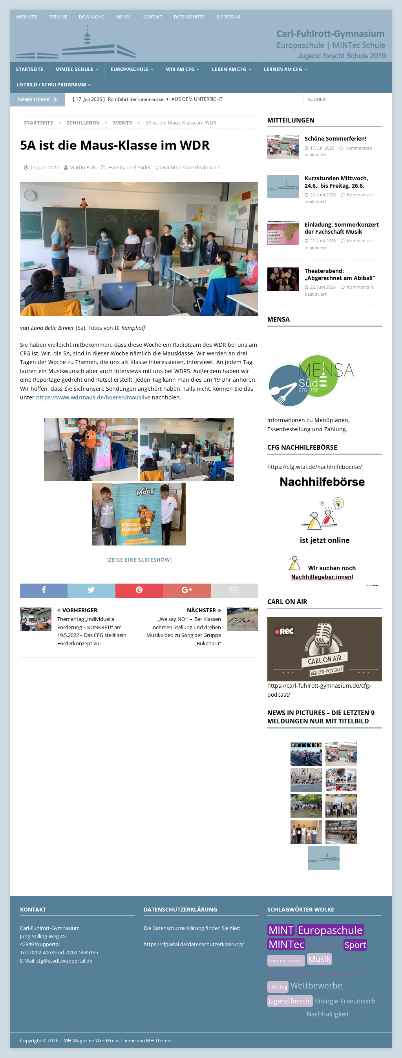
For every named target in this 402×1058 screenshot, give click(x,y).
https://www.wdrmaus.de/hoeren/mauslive (93, 397)
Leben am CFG (229, 69)
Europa (324, 944)
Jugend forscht (290, 1001)
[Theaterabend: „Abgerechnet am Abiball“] (283, 279)
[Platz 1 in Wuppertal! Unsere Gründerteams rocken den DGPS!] (306, 832)
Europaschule (130, 69)
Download (91, 17)
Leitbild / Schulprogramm (51, 84)
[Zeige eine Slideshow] (139, 559)
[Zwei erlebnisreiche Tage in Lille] (306, 806)
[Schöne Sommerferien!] (283, 147)
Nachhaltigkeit (328, 1014)
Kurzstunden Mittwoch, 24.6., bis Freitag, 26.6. (336, 181)
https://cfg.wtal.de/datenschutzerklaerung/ (194, 944)
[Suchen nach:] (342, 99)
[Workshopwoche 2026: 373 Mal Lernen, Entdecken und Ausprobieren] (341, 780)
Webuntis (26, 17)
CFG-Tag (278, 986)
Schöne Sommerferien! (335, 138)
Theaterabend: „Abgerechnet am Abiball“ (340, 274)
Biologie (326, 1001)
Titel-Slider (138, 167)
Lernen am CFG (283, 69)
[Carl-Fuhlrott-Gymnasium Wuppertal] (201, 57)
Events (116, 167)
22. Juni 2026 (323, 195)
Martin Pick (82, 167)
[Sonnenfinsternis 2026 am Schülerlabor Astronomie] (306, 754)
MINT (281, 930)
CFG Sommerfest (286, 1014)
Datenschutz (189, 17)
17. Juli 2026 (322, 148)
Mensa (123, 17)
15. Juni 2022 (44, 167)
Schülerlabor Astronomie (315, 973)
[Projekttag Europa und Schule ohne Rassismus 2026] (341, 832)
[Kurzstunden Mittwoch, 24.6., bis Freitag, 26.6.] (283, 186)
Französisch (358, 1001)
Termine (58, 17)
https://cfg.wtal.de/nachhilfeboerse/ (314, 466)
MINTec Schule (74, 69)
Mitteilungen (290, 120)
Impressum (228, 17)
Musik (319, 959)
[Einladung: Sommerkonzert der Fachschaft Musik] (283, 233)
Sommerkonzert (286, 960)
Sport (355, 944)
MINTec (286, 944)
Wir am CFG (180, 69)
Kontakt (152, 17)
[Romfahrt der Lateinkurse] (306, 780)
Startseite (29, 69)
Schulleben (83, 122)
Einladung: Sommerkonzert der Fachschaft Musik (342, 228)
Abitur (357, 1014)
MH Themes (159, 1040)
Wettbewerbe (316, 985)
